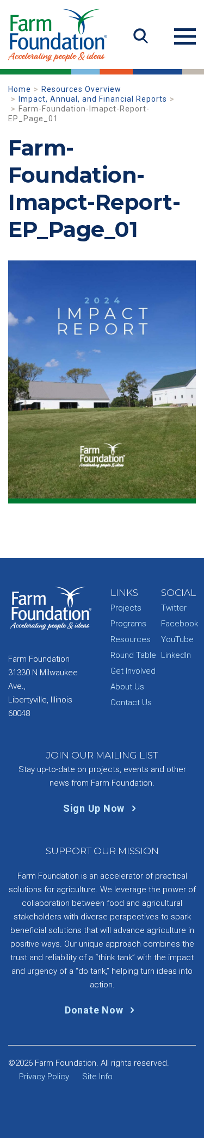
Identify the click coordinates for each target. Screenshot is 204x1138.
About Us (127, 687)
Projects (125, 608)
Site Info (97, 1076)
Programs (128, 624)
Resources (130, 639)
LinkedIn (176, 655)
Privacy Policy (44, 1076)
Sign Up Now (95, 808)
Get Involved (133, 671)
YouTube (177, 639)
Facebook (179, 624)
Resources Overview (81, 89)
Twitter (174, 608)
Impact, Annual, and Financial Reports (92, 99)
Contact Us (131, 702)
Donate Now (95, 1010)
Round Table (133, 655)
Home (19, 89)
